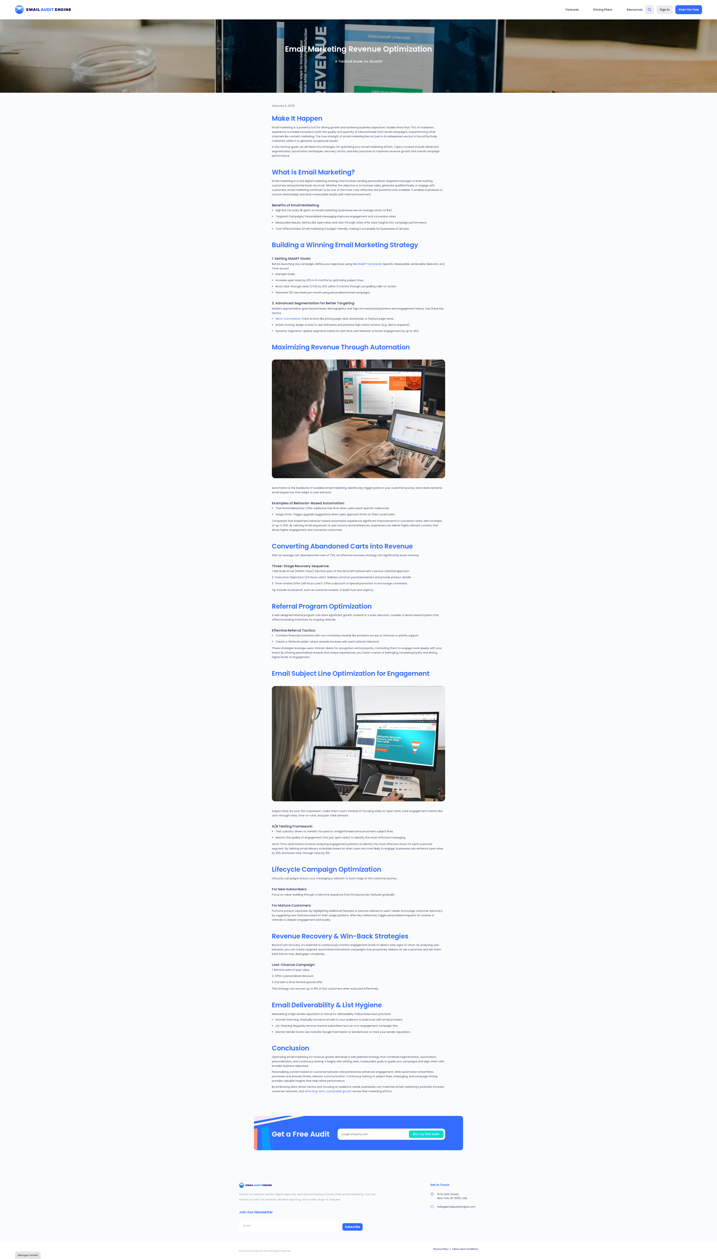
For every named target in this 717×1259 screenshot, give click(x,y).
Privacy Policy (441, 1249)
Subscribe (352, 1227)
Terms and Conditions (465, 1249)
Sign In (665, 9)
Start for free (689, 9)
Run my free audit (426, 1134)
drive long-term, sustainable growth (328, 1091)
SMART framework (369, 264)
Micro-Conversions (288, 319)
